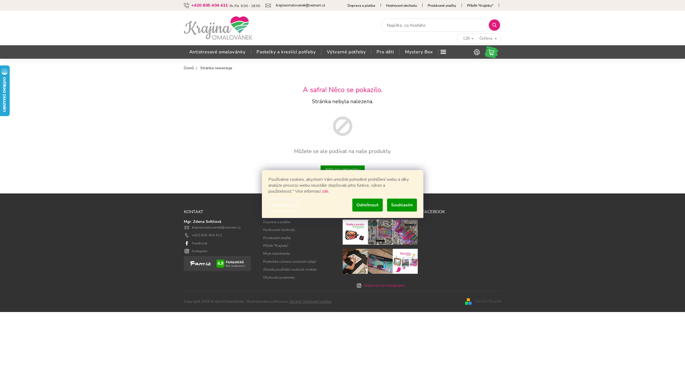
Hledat (496, 24)
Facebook (199, 243)
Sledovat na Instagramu (384, 285)
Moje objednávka (276, 253)
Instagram (200, 251)
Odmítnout (367, 205)
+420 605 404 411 (207, 235)
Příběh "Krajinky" (480, 5)
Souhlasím (402, 205)
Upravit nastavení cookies (310, 301)
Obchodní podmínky (279, 277)
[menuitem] (217, 52)
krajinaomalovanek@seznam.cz (216, 227)
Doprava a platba (361, 5)
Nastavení (283, 205)
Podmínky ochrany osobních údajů (289, 261)
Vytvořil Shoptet (488, 301)
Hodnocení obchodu (401, 5)
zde (325, 191)
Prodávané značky (442, 5)
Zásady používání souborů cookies (290, 269)
